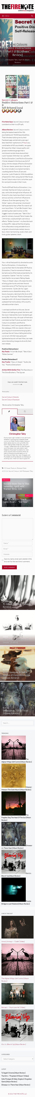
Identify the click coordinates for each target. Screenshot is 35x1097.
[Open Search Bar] (32, 15)
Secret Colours (14, 471)
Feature (13, 468)
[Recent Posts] (25, 411)
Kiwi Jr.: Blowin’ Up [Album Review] (13, 1044)
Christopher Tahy (17, 433)
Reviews (18, 62)
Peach (25, 143)
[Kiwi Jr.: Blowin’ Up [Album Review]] (17, 1040)
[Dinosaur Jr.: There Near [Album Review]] (17, 715)
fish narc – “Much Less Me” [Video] (13, 1007)
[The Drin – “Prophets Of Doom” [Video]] (17, 644)
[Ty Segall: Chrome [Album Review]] (17, 609)
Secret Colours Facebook (11, 400)
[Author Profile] (10, 411)
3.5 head (7, 468)
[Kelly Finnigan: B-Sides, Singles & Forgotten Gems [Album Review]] (17, 680)
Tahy (31, 471)
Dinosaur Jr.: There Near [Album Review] (15, 1085)
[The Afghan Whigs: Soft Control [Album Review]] (17, 974)
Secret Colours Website (10, 397)
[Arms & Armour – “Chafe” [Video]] (17, 937)
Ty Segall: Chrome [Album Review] (13, 1073)
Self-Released (24, 471)
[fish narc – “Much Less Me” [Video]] (17, 1003)
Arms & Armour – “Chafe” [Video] (13, 941)
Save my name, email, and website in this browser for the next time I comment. (18, 560)
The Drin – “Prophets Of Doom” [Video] (15, 1076)
